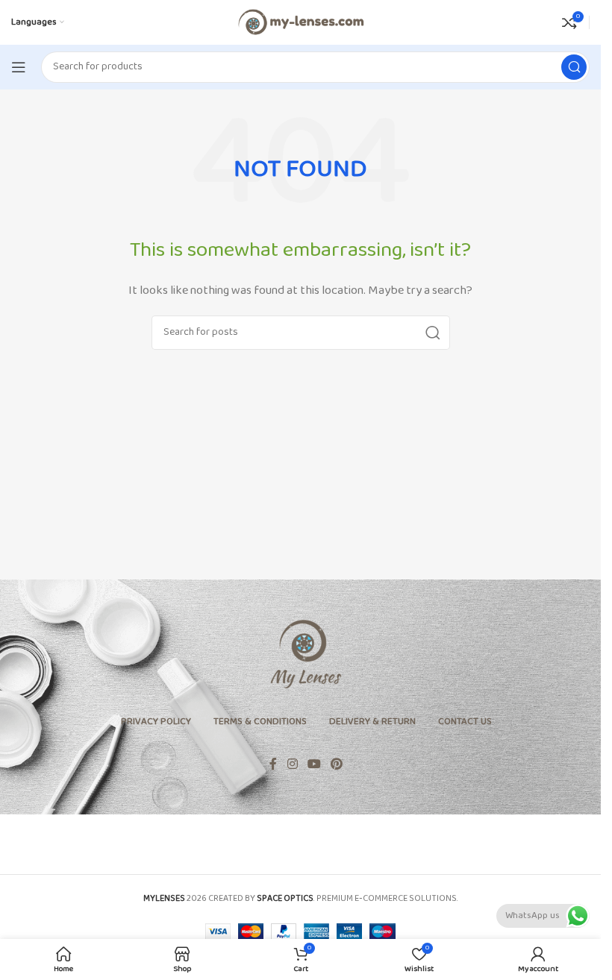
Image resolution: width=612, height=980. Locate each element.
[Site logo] (300, 22)
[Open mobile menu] (19, 67)
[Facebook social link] (273, 765)
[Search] (574, 67)
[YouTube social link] (313, 765)
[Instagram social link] (292, 765)
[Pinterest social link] (337, 765)
